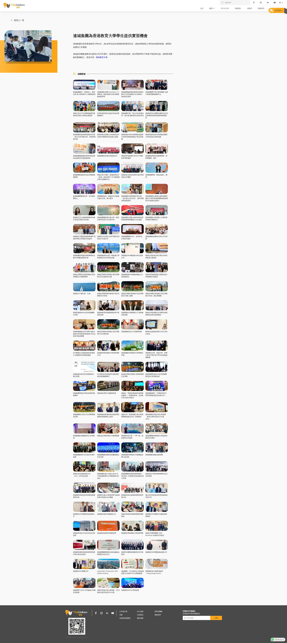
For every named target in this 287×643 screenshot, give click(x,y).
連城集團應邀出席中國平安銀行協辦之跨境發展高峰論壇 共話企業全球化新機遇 (84, 333)
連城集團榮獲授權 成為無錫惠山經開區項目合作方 (108, 553)
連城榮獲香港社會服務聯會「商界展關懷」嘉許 (156, 157)
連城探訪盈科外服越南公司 (106, 514)
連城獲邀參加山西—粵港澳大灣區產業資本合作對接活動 (108, 256)
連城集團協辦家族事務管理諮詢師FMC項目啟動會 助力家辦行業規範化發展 (132, 94)
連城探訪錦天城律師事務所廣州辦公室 (132, 496)
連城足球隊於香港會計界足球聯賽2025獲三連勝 (132, 294)
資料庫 (249, 8)
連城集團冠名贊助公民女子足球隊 (156, 237)
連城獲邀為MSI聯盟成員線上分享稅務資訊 (132, 275)
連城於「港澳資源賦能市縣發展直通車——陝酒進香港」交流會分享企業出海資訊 (132, 395)
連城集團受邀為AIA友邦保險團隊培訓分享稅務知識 (156, 375)
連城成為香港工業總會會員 (106, 393)
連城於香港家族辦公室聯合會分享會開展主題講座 (156, 275)
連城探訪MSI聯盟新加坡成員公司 (84, 515)
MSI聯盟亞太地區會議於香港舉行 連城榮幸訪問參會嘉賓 (84, 354)
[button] (212, 8)
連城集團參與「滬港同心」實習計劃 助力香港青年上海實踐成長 (84, 93)
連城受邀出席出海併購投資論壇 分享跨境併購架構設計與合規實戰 (132, 136)
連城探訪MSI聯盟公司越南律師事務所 (156, 515)
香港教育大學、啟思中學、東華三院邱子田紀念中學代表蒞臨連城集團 (156, 355)
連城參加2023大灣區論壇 (130, 590)
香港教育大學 (101, 57)
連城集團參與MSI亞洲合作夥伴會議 (84, 456)
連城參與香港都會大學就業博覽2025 (108, 354)
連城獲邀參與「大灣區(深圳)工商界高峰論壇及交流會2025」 (156, 394)
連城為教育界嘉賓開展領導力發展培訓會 (108, 313)
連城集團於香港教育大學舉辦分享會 (132, 354)
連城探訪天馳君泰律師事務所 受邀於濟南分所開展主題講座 (84, 237)
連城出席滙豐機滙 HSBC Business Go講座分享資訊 (154, 534)
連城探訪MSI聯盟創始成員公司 (156, 552)
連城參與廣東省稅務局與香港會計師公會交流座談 (84, 553)
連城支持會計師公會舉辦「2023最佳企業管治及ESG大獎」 (108, 591)
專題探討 (238, 8)
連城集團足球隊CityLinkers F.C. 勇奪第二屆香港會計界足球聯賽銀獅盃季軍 (108, 94)
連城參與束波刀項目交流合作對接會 (84, 534)
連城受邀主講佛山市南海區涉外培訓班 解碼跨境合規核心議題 (108, 135)
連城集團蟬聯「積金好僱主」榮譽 (156, 176)
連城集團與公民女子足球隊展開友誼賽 (84, 415)
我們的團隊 (158, 611)
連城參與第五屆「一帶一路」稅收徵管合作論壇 (132, 437)
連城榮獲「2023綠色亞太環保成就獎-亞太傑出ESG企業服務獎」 (132, 572)
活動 (121, 615)
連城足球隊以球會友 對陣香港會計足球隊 (132, 375)
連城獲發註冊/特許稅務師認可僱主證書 (83, 375)
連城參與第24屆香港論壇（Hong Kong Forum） (154, 572)
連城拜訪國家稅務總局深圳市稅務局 (132, 553)
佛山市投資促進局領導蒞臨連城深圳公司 (156, 496)
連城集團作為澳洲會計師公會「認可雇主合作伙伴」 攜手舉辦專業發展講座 (132, 198)
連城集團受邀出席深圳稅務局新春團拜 (84, 394)
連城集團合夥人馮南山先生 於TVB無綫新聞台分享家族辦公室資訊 (108, 476)
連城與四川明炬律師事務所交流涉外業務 (156, 475)
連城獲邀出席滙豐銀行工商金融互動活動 (132, 313)
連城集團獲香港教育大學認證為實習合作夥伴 (156, 437)
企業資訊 (140, 615)
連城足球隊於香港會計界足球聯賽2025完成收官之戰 (108, 275)
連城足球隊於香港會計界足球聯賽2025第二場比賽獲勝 (156, 294)
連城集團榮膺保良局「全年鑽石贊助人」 (84, 197)
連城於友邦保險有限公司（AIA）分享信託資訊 (81, 475)
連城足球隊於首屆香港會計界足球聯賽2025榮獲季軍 (84, 275)
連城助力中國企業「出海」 (82, 293)
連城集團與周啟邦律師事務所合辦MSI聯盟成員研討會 (84, 256)
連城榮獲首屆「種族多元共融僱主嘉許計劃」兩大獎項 (108, 197)
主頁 (201, 8)
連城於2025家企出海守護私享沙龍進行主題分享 (108, 237)
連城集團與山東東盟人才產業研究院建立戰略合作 (156, 218)
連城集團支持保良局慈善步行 (107, 156)
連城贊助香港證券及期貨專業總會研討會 (84, 496)
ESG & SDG (225, 8)
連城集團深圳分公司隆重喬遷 (131, 331)
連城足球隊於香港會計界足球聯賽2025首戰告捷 (108, 332)
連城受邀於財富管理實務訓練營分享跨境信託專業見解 (156, 135)
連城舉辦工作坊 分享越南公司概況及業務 (84, 591)
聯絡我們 (261, 8)
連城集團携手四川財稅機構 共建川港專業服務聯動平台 (156, 93)
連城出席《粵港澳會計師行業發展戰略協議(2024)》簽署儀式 (132, 415)
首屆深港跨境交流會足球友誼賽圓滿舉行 (108, 114)
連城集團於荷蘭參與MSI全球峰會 (84, 437)
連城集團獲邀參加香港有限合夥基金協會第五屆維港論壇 (84, 157)
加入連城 (140, 611)
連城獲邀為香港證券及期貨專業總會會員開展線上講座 (108, 415)
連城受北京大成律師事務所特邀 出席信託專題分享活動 (84, 218)
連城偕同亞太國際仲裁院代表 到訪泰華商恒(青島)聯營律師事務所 (156, 115)
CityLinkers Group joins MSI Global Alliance (107, 572)
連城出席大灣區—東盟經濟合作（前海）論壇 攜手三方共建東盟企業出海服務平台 (108, 177)
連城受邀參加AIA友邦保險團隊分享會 (83, 313)
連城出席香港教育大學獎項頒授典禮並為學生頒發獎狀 (156, 313)
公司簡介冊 (123, 611)
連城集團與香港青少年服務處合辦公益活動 (132, 456)
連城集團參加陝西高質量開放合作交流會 (108, 456)
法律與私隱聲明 (124, 618)
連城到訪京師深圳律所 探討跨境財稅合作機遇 (132, 176)
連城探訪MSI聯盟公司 (80, 571)
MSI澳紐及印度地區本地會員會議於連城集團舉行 (108, 375)
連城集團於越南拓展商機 (154, 455)
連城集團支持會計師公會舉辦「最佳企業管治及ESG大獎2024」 (155, 416)
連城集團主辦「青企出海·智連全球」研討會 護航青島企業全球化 (132, 114)
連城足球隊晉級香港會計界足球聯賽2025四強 (108, 294)
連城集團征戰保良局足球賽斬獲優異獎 (84, 176)
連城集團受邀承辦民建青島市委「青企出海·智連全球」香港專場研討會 (84, 136)
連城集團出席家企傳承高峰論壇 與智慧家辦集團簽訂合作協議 (132, 218)
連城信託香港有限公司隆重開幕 (108, 436)
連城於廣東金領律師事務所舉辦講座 (132, 515)
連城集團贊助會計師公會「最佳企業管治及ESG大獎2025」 (108, 218)
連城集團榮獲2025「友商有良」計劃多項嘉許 (132, 237)
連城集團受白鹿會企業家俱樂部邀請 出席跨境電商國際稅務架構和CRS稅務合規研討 (156, 198)
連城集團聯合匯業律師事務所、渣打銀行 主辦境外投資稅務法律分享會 (132, 476)
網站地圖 (140, 618)
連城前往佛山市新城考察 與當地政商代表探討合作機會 (108, 496)
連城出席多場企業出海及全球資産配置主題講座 (156, 256)
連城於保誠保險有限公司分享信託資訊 (156, 332)
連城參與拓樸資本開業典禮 (106, 533)
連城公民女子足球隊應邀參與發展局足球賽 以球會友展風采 (84, 114)
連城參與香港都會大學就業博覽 (132, 533)
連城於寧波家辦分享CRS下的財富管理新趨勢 (132, 157)
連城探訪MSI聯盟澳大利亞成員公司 (132, 256)
